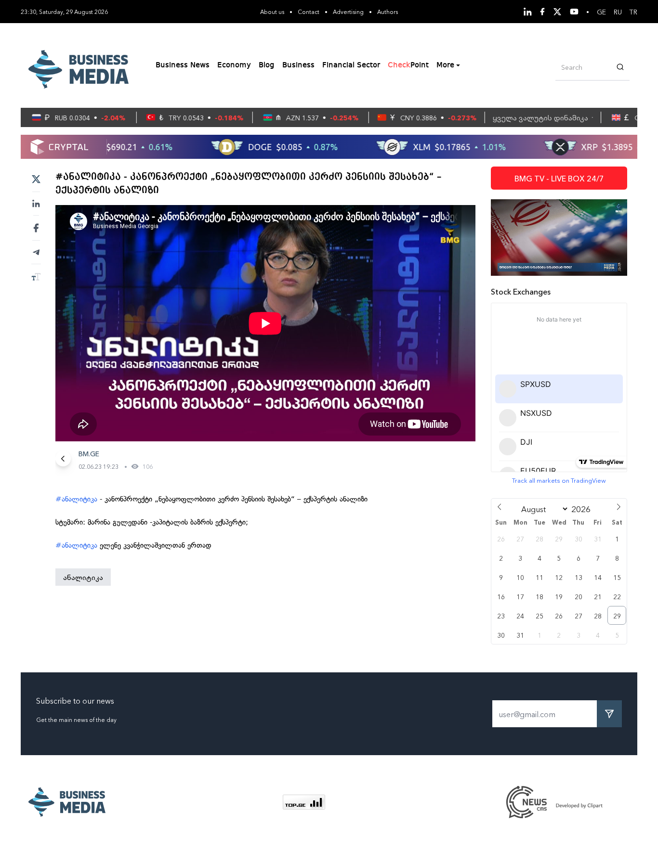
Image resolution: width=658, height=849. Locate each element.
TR (633, 11)
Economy (234, 65)
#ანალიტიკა (76, 499)
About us (272, 11)
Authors (387, 11)
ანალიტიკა (83, 577)
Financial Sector (351, 65)
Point (408, 65)
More (445, 65)
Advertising (348, 11)
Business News (183, 65)
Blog (267, 65)
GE (601, 11)
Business (298, 65)
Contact (308, 11)
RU (618, 11)
